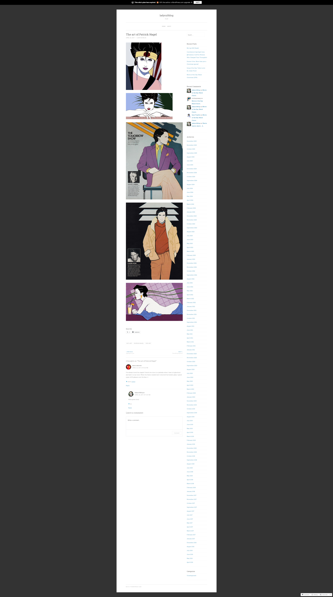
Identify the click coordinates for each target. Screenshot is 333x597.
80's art (129, 343)
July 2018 (190, 468)
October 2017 (191, 503)
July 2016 (190, 550)
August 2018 (190, 464)
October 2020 (191, 361)
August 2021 (190, 326)
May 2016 (190, 558)
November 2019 (192, 405)
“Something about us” (177, 352)
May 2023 (190, 243)
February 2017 (191, 535)
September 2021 (192, 322)
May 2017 (190, 523)
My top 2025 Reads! (193, 48)
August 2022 (190, 279)
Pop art (148, 343)
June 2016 (190, 554)
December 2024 (192, 169)
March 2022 (190, 298)
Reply (128, 385)
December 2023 (192, 216)
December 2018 (192, 448)
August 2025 (190, 157)
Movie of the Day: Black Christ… (199, 92)
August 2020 (191, 369)
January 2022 (191, 306)
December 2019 (192, 401)
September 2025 (192, 153)
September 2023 (192, 228)
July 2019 (190, 420)
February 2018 (191, 487)
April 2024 (190, 200)
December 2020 (192, 353)
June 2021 (190, 330)
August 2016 (190, 546)
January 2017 (191, 539)
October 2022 (191, 271)
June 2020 (190, 377)
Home (164, 26)
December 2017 (191, 495)
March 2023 (190, 251)
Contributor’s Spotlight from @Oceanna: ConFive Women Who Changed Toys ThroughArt (197, 54)
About (169, 26)
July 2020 (190, 373)
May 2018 (190, 476)
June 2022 (190, 287)
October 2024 (191, 176)
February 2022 (191, 302)
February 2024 (191, 208)
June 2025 (190, 165)
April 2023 (190, 247)
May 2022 (190, 291)
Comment (176, 433)
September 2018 (192, 460)
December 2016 (192, 542)
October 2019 (191, 409)
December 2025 (192, 141)
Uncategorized (191, 575)
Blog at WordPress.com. (134, 586)
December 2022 (192, 263)
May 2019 (190, 428)
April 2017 (190, 527)
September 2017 (192, 507)
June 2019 (190, 424)
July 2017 (190, 515)
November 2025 (192, 145)
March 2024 (190, 204)
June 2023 (190, 239)
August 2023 (190, 231)
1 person (133, 381)
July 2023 (190, 235)
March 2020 (190, 389)
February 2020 (191, 393)
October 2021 (191, 318)
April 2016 (190, 562)
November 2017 (192, 499)
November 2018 (192, 452)
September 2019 (192, 413)
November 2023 (192, 220)
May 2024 (190, 196)
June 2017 (190, 519)
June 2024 (190, 192)
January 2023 (191, 259)
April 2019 (190, 432)
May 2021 (190, 334)
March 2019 (190, 436)
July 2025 (190, 161)
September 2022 (192, 275)
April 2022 (190, 295)
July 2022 (190, 283)
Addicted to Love (130, 352)
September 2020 (192, 365)
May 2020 (190, 381)
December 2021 (191, 310)
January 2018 (191, 491)
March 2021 (190, 342)
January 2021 (191, 350)
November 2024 (192, 172)
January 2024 (191, 212)
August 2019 (190, 417)
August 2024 (190, 184)
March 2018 (190, 483)
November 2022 (192, 267)
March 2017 (190, 531)
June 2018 (190, 472)
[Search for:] (196, 35)
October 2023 (191, 224)
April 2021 (190, 338)
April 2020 (190, 385)
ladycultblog (166, 15)
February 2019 (191, 440)
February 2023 (191, 255)
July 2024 (190, 188)
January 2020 (191, 397)
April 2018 (190, 479)
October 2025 (191, 149)
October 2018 (191, 456)
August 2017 (190, 511)
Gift (198, 2)
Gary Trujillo (196, 115)
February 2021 (191, 346)
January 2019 (191, 444)
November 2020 (192, 357)
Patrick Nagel (139, 343)
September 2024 (192, 180)
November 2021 (192, 314)
